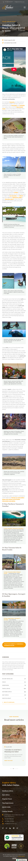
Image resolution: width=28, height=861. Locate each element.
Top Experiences (7, 803)
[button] (10, 768)
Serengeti (14, 105)
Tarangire (22, 105)
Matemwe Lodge (17, 197)
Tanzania (12, 102)
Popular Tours (7, 799)
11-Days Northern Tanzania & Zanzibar (13, 528)
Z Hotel (16, 192)
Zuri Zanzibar (13, 195)
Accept (14, 858)
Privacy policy (21, 856)
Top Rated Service (16, 837)
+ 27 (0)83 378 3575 (8, 1)
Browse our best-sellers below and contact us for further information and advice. (13, 499)
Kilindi (21, 195)
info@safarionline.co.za (19, 1)
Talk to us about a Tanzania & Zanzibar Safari (13, 644)
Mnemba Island (9, 199)
